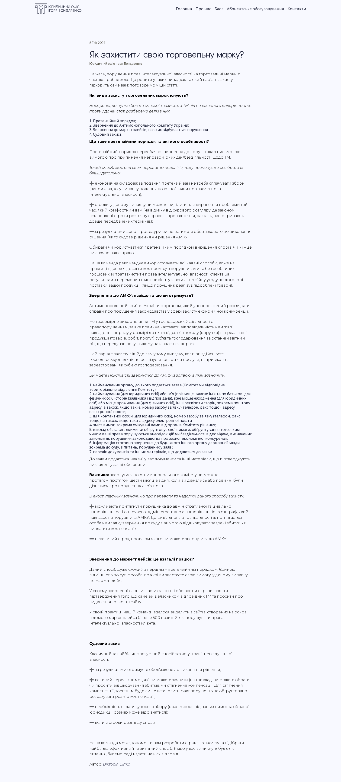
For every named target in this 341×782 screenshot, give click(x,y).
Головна (184, 8)
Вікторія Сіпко (116, 764)
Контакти (297, 8)
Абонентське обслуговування (255, 8)
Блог (219, 8)
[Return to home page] (58, 8)
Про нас (203, 8)
